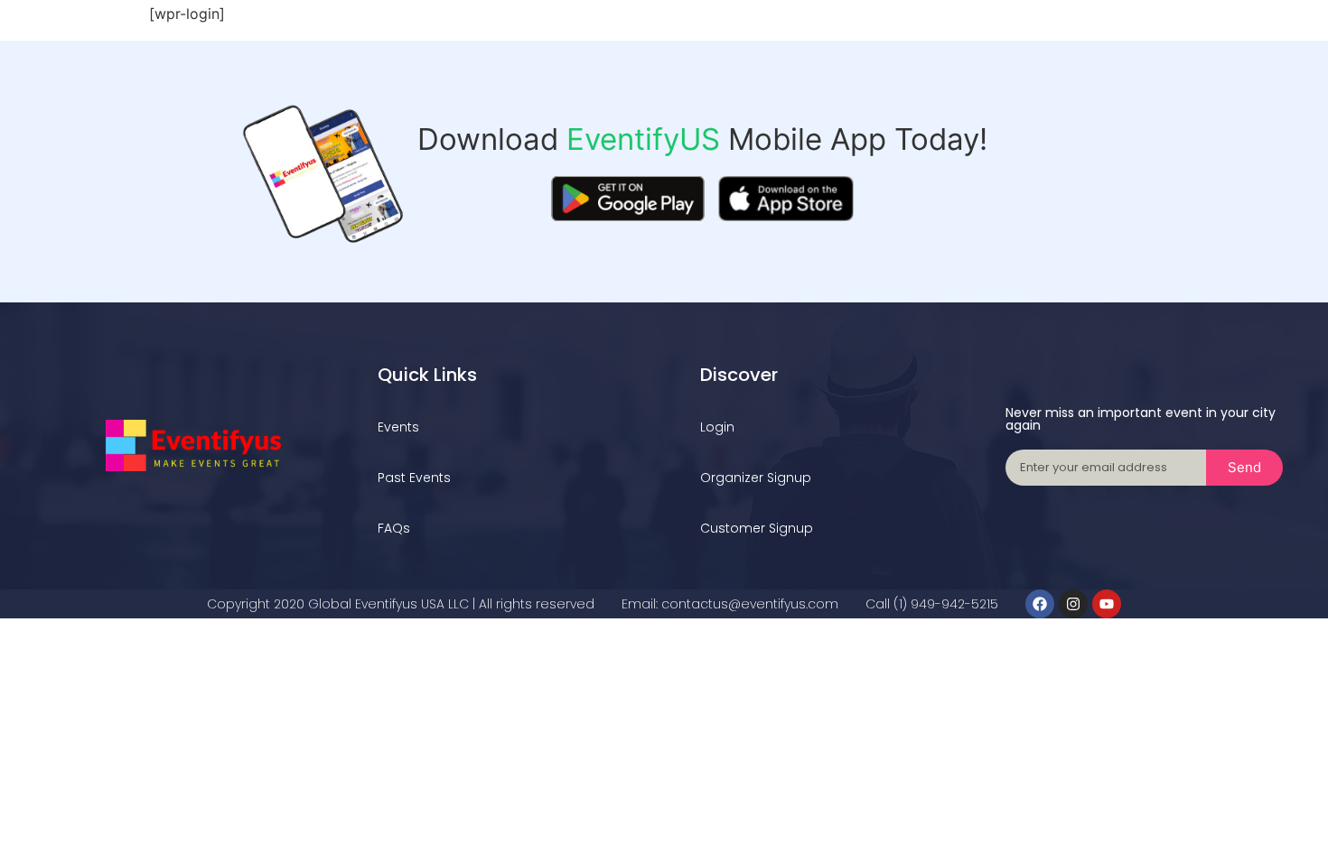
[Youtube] (1106, 603)
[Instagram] (1073, 603)
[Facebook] (1039, 603)
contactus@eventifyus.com (749, 604)
